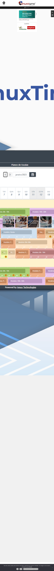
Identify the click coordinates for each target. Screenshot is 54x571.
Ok (17, 569)
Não (21, 569)
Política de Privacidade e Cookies (31, 569)
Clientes (26, 23)
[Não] (52, 567)
